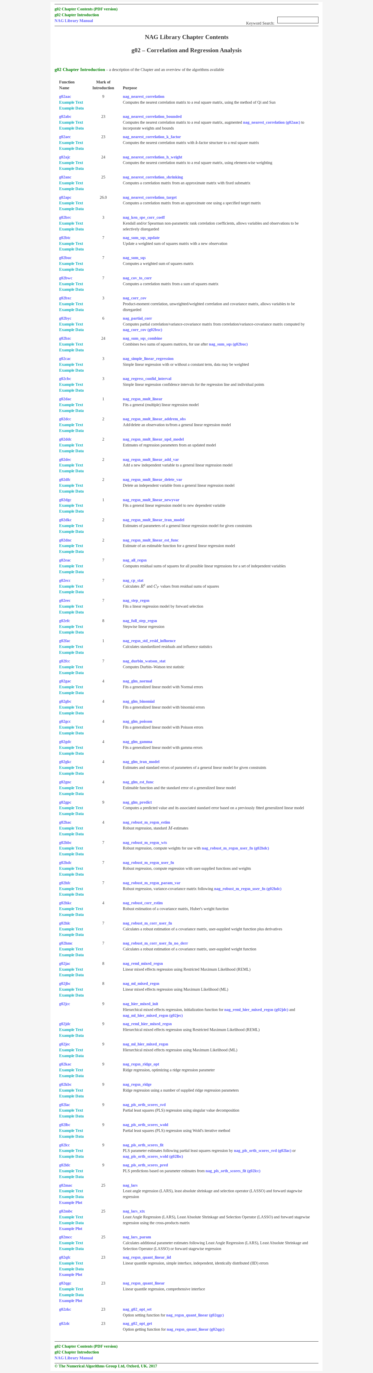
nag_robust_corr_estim (143, 903)
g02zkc (65, 1309)
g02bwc (65, 278)
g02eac (65, 560)
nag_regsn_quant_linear (144, 1283)
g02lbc (64, 1125)
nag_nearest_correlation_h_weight (152, 157)
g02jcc (64, 1004)
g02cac (65, 358)
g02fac (64, 641)
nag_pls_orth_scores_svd (144, 1105)
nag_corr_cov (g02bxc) (142, 330)
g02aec (65, 137)
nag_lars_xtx (134, 1211)
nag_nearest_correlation (143, 96)
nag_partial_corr (137, 318)
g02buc (65, 258)
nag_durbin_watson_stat (144, 661)
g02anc (65, 177)
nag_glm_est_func (138, 782)
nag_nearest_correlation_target (150, 197)
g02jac (64, 963)
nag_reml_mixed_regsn (143, 963)
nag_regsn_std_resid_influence (149, 641)
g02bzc (65, 338)
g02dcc (65, 419)
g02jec (64, 1044)
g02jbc (65, 983)
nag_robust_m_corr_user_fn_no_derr (155, 943)
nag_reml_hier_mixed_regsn (147, 1024)
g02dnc (65, 540)
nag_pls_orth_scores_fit (143, 1145)
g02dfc (65, 479)
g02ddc (65, 439)
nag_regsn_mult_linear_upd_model (153, 439)
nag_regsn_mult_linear (142, 399)
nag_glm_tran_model (141, 762)
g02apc (65, 197)
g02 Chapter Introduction (77, 15)
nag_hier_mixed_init (140, 1004)
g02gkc (65, 762)
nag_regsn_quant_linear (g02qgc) (195, 1315)
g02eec (65, 600)
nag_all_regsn (135, 560)
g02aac (65, 96)
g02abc (65, 116)
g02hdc (65, 862)
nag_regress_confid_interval (147, 378)
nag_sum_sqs (134, 258)
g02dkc (65, 520)
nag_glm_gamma (137, 741)
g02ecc (65, 580)
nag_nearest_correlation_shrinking (153, 177)
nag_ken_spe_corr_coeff (144, 217)
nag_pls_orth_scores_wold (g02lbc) (153, 1156)
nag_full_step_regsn (140, 621)
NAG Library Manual (74, 21)
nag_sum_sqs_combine (142, 338)
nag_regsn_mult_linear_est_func (151, 540)
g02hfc (65, 883)
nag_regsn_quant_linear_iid (147, 1257)
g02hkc (65, 903)
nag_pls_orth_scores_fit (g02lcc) (233, 1171)
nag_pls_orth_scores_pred (145, 1165)
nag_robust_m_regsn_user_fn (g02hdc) (235, 848)
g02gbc (65, 701)
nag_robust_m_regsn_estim (146, 822)
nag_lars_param (137, 1237)
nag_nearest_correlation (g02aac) (271, 122)
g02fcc (64, 661)
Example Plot (70, 1202)
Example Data (71, 108)
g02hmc (66, 943)
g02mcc (65, 1237)
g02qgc (65, 1283)
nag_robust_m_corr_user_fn (147, 923)
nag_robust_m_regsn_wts (145, 842)
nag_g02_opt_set (137, 1309)
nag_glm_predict (137, 802)
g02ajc (64, 157)
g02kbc (65, 1084)
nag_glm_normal (137, 681)
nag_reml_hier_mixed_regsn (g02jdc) (256, 1009)
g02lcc (64, 1145)
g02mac (65, 1185)
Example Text (71, 102)
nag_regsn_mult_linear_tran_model (153, 520)
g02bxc (65, 298)
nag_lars (130, 1185)
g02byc (65, 318)
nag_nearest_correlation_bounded (152, 116)
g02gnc (65, 782)
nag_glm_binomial (139, 701)
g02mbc (66, 1211)
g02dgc (65, 500)
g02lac (64, 1105)
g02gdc (65, 741)
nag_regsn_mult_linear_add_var (151, 459)
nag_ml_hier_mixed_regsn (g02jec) (153, 1015)
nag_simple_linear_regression (148, 358)
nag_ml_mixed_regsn (141, 983)
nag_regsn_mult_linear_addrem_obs (154, 419)
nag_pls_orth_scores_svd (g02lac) (262, 1150)
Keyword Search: (260, 23)
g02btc (65, 238)
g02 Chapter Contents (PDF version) (86, 9)
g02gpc (65, 802)
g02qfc (65, 1257)
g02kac (65, 1064)
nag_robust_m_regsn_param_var (151, 883)
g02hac (65, 822)
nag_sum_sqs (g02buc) (228, 344)
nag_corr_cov (134, 298)
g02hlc (64, 923)
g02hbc (65, 842)
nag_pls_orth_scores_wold (145, 1125)
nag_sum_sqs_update (141, 238)
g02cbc (65, 378)
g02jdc (65, 1024)
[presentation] (196, 142)
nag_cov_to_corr (137, 278)
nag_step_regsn (136, 600)
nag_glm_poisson (137, 721)
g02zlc (64, 1323)
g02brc (65, 217)
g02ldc (64, 1165)
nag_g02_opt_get (137, 1323)
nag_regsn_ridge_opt (141, 1064)
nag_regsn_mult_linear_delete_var (152, 479)
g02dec (65, 459)
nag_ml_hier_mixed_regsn (145, 1044)
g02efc (64, 621)
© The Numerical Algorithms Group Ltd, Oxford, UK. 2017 (106, 1366)
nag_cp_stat (133, 580)
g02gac (65, 681)
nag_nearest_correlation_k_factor (152, 137)
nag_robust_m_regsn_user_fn (148, 862)
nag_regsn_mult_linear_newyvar (151, 500)
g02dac (65, 399)
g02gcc (65, 721)
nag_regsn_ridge (137, 1084)
